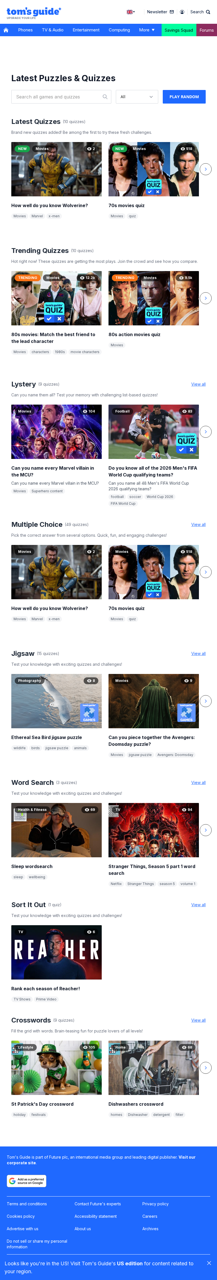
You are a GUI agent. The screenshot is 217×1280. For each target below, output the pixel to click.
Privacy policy (155, 1203)
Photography (29, 680)
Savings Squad (179, 30)
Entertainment (86, 30)
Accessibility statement (96, 1216)
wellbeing (37, 877)
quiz (132, 216)
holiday (20, 1115)
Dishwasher (137, 1115)
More (144, 30)
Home (120, 1047)
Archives (150, 1228)
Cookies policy (21, 1216)
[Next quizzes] (206, 432)
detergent (161, 1115)
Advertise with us (22, 1228)
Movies (42, 149)
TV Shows (22, 999)
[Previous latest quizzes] (11, 169)
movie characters (85, 352)
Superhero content (47, 491)
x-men (54, 216)
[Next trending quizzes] (206, 298)
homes (116, 1115)
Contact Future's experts (98, 1203)
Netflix (116, 884)
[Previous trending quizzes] (11, 298)
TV (117, 809)
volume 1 (188, 884)
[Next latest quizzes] (206, 169)
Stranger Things (140, 884)
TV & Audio (53, 30)
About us (83, 1228)
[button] (200, 12)
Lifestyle (25, 1047)
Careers (149, 1216)
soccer (135, 497)
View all (198, 384)
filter (179, 1115)
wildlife (20, 748)
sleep (18, 877)
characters (40, 352)
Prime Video (46, 999)
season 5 (167, 884)
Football (122, 411)
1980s (60, 352)
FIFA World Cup (123, 503)
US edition (130, 1263)
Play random (184, 96)
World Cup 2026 (160, 497)
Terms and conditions (27, 1203)
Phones (25, 30)
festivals (38, 1115)
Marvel (37, 216)
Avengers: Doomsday (175, 755)
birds (35, 748)
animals (80, 748)
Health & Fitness (32, 809)
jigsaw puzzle (56, 748)
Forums (206, 30)
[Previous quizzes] (11, 432)
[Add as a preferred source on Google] (26, 1181)
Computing (119, 30)
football (117, 497)
